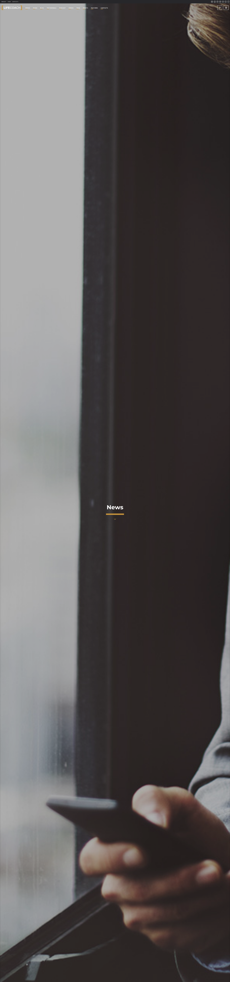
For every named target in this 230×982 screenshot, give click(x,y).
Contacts (15, 1)
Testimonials (51, 8)
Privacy (3, 1)
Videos (71, 8)
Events (85, 8)
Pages (35, 8)
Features (94, 8)
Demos (27, 8)
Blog (42, 8)
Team (9, 1)
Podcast (62, 8)
